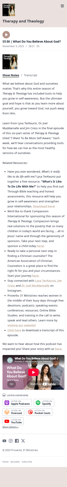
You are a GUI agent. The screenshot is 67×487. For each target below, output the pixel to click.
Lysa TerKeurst (45, 280)
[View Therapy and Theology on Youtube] (4, 441)
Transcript (30, 75)
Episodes (15, 461)
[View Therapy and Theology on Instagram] (10, 441)
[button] (6, 34)
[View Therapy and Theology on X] (23, 441)
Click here (14, 330)
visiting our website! (21, 325)
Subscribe (27, 461)
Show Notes (10, 75)
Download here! (44, 206)
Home (5, 461)
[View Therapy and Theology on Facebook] (17, 441)
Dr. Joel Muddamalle (35, 285)
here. (35, 276)
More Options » (10, 426)
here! (40, 246)
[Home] (33, 10)
